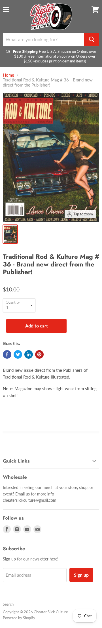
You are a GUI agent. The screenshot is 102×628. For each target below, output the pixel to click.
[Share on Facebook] (7, 354)
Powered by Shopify (19, 618)
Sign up (81, 574)
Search (8, 604)
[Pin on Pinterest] (39, 354)
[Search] (91, 39)
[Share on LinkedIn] (28, 354)
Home (8, 75)
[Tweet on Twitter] (18, 354)
